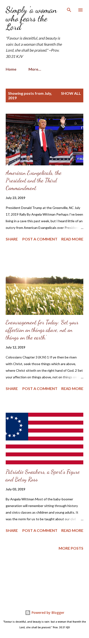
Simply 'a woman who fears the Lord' (31, 18)
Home (11, 69)
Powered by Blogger (47, 612)
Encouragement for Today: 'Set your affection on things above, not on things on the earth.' (42, 330)
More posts (71, 548)
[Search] (69, 8)
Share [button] (12, 239)
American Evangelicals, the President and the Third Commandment (33, 180)
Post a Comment (39, 239)
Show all (71, 93)
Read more (72, 239)
